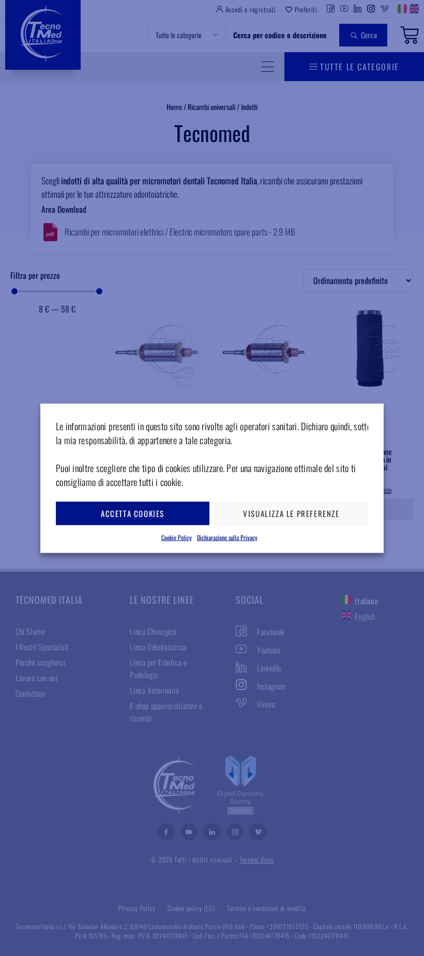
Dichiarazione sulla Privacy (227, 536)
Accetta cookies (132, 513)
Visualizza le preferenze (291, 513)
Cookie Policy (176, 536)
